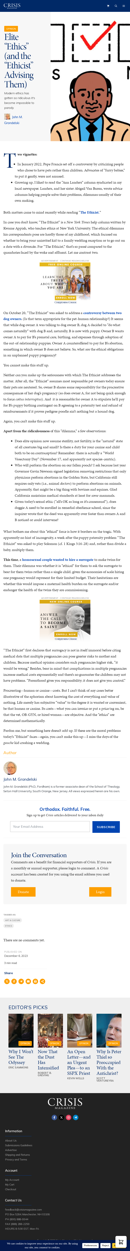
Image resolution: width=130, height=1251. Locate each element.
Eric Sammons (18, 1067)
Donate (23, 891)
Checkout (10, 1189)
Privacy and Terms (16, 1159)
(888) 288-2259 (20, 1224)
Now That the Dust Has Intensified (49, 1059)
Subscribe (106, 827)
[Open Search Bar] (116, 6)
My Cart (9, 1184)
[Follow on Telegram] (75, 1117)
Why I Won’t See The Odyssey (20, 1057)
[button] (121, 1242)
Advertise (11, 1150)
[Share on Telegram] (21, 981)
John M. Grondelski (20, 779)
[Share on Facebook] (14, 981)
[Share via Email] (28, 981)
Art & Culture (12, 920)
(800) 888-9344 (19, 1219)
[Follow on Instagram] (68, 1117)
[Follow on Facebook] (54, 1117)
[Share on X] (7, 981)
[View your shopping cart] (108, 6)
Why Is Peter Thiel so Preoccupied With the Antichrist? (108, 1062)
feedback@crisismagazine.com (23, 1209)
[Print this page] (35, 981)
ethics (8, 926)
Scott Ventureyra (105, 1079)
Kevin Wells (75, 1078)
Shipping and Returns (17, 1154)
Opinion (11, 28)
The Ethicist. (90, 212)
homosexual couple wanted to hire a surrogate (57, 559)
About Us (11, 1140)
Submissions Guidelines (18, 1145)
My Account (12, 1179)
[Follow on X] (61, 1117)
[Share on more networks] (42, 981)
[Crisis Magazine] (12, 6)
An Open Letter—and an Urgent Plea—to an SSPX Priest (79, 1062)
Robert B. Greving (45, 1074)
